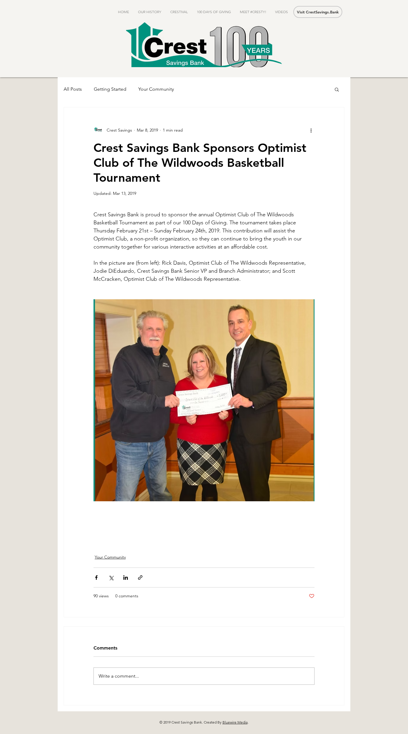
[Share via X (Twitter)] (111, 577)
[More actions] (311, 130)
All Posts (73, 89)
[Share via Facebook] (96, 577)
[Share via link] (140, 577)
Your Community (156, 89)
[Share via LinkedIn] (125, 577)
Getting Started (110, 89)
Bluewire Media (235, 722)
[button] (337, 89)
